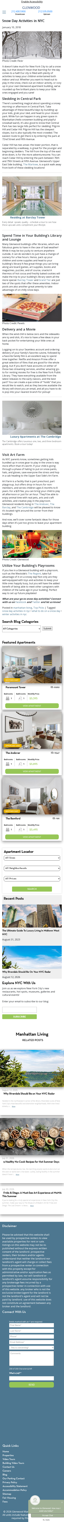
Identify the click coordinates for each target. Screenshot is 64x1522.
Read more (32, 201)
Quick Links (11, 1446)
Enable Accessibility (32, 1)
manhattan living (22, 607)
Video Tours (9, 1459)
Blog (5, 1475)
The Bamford (13, 818)
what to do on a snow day (46, 611)
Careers (7, 1471)
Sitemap (7, 1494)
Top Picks (38, 607)
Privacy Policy (10, 1482)
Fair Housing (9, 1498)
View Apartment (32, 705)
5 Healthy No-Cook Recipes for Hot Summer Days (31, 1162)
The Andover (13, 753)
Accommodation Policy (15, 1490)
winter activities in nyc (14, 614)
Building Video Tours (13, 1463)
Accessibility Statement (15, 1486)
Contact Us (8, 1467)
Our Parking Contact (14, 1478)
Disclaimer (9, 1226)
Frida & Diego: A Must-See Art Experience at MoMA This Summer (32, 1195)
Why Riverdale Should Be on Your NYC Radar (26, 972)
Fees (5, 1502)
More (13, 1106)
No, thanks (46, 1520)
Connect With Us (14, 1312)
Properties (8, 1455)
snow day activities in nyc (16, 611)
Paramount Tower (16, 687)
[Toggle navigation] (3, 12)
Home (6, 1451)
